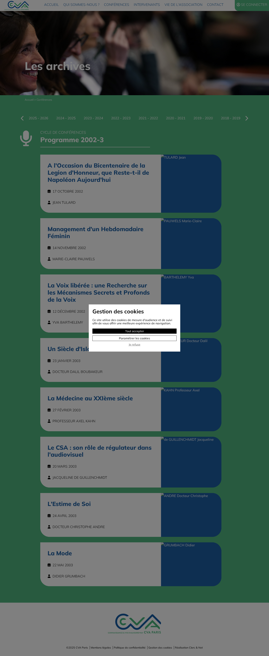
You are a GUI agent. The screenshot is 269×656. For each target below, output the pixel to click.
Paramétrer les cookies (134, 338)
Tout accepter (134, 331)
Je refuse (134, 344)
